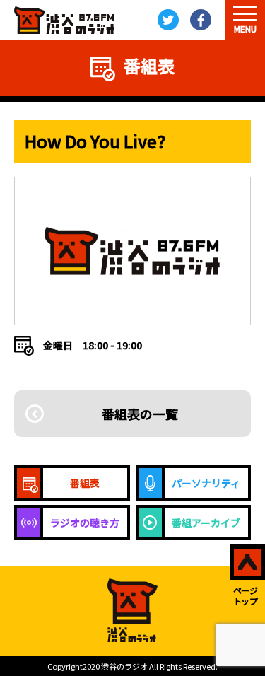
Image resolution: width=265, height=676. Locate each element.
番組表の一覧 (140, 413)
